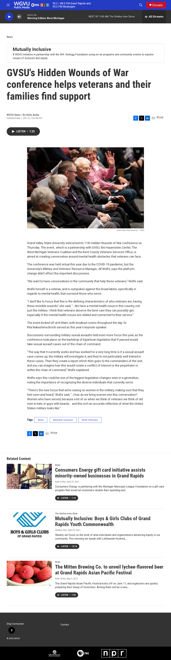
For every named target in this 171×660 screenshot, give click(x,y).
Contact (65, 624)
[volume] (19, 17)
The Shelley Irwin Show (66, 513)
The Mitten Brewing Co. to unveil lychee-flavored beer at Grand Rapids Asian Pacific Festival (109, 570)
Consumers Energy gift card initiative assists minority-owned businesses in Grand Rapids (100, 473)
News (10, 37)
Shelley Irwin (61, 530)
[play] (9, 17)
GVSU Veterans (90, 420)
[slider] (24, 16)
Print (160, 117)
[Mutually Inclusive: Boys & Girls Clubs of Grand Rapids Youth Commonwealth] (29, 524)
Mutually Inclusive (32, 49)
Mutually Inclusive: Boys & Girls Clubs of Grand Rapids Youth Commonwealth (102, 521)
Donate (157, 5)
